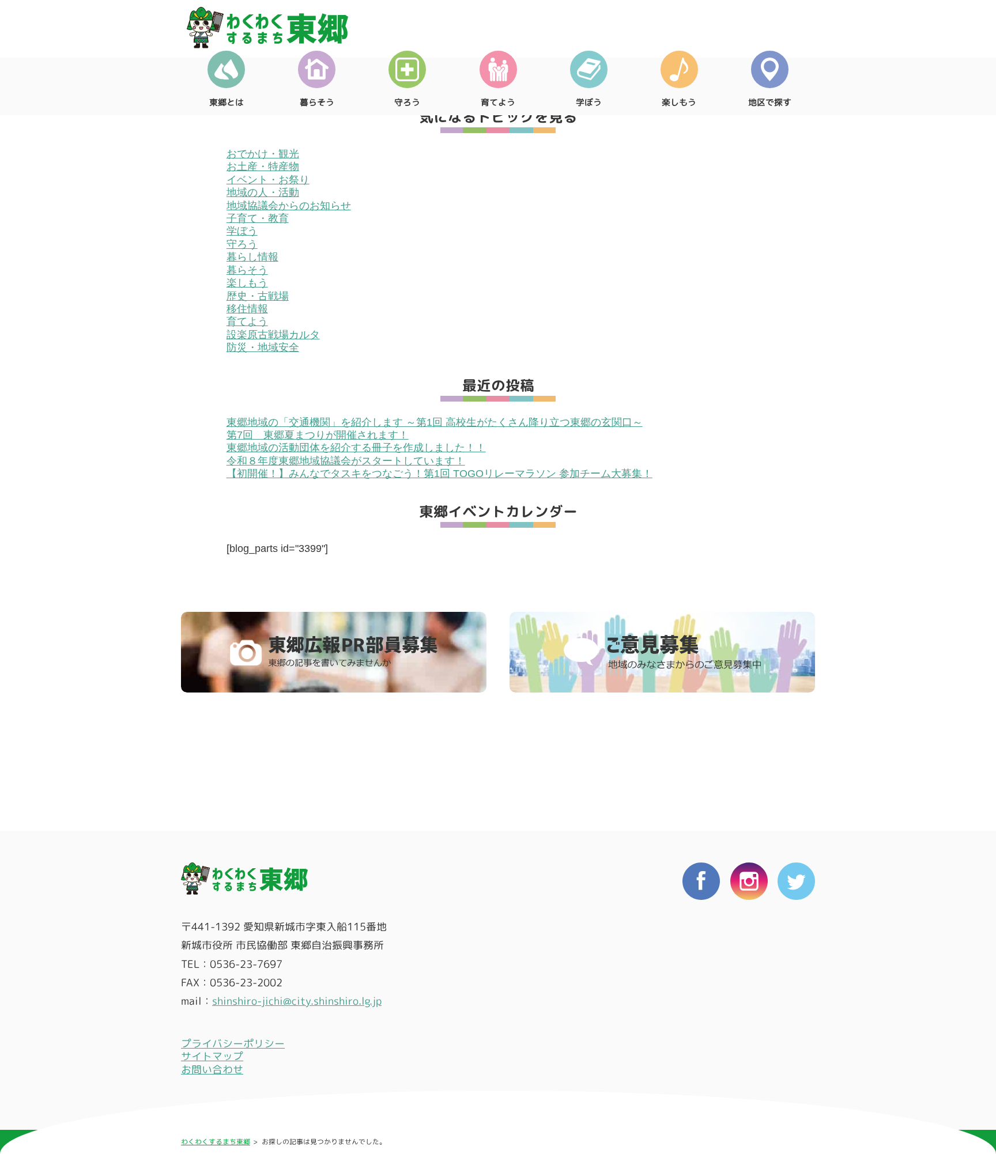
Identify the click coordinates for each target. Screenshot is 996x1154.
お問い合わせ (212, 1069)
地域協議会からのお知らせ (289, 205)
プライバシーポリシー (233, 1043)
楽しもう (679, 102)
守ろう (407, 102)
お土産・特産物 (263, 166)
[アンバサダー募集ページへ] (333, 652)
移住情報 (247, 309)
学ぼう (589, 102)
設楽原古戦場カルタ (273, 334)
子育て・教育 (258, 218)
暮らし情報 (252, 257)
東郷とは (226, 102)
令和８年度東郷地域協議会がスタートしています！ (346, 461)
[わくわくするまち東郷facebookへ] (701, 980)
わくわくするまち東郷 (215, 1142)
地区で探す (769, 102)
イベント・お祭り (268, 180)
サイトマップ (212, 1056)
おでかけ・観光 (263, 154)
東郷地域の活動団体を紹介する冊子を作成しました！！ (356, 447)
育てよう (498, 102)
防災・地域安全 (263, 347)
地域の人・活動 (263, 192)
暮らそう (317, 102)
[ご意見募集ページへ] (662, 652)
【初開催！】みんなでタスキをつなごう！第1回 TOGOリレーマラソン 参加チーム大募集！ (439, 473)
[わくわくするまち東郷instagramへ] (749, 980)
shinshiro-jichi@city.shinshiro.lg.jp (297, 1001)
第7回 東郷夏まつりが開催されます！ (318, 435)
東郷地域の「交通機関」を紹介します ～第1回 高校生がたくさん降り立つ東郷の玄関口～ (435, 422)
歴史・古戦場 (258, 296)
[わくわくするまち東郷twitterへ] (796, 980)
